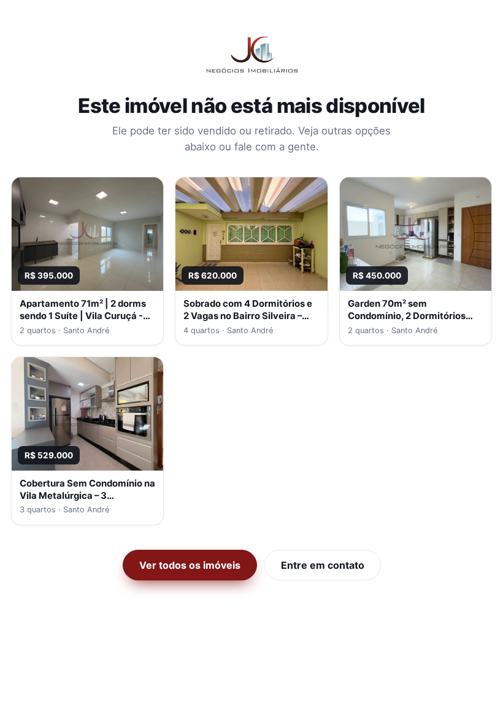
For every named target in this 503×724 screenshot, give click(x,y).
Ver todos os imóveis (189, 565)
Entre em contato (322, 565)
